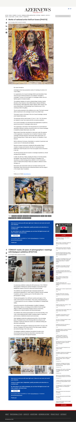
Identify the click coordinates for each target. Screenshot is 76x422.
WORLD (10, 15)
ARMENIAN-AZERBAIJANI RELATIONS (28, 15)
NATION (6, 15)
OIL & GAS (19, 15)
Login (70, 8)
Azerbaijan (14, 215)
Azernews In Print (44, 414)
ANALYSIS (43, 15)
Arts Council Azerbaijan (35, 215)
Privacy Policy (55, 414)
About (7, 414)
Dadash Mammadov (27, 218)
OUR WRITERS (26, 16)
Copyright (63, 414)
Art (46, 215)
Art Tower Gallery (12, 218)
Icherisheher (25, 215)
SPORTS (20, 16)
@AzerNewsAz (27, 174)
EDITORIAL (38, 15)
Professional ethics (16, 414)
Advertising (33, 414)
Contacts (26, 414)
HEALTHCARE (11, 16)
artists (49, 215)
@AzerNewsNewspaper (16, 240)
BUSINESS (14, 15)
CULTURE (16, 16)
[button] (6, 19)
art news (19, 218)
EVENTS (6, 16)
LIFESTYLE (48, 15)
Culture (42, 215)
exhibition (20, 215)
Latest (64, 235)
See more (63, 405)
